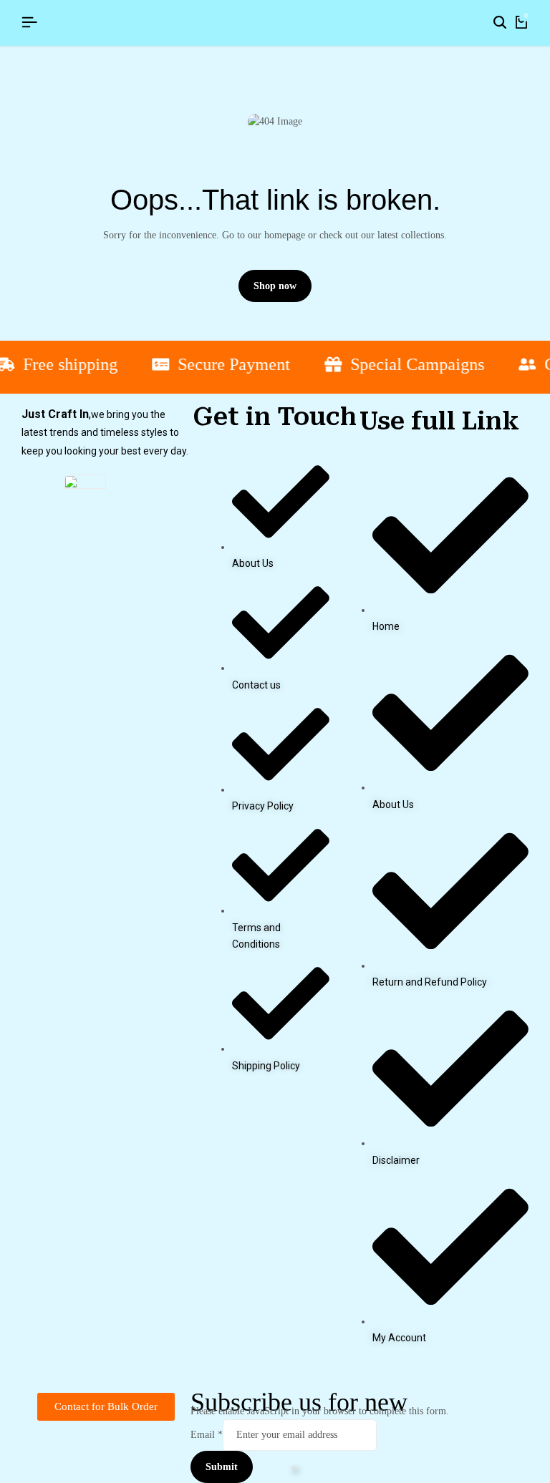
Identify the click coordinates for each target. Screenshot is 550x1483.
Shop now (275, 286)
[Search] (500, 23)
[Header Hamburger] (29, 22)
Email (206, 1434)
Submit (222, 1467)
